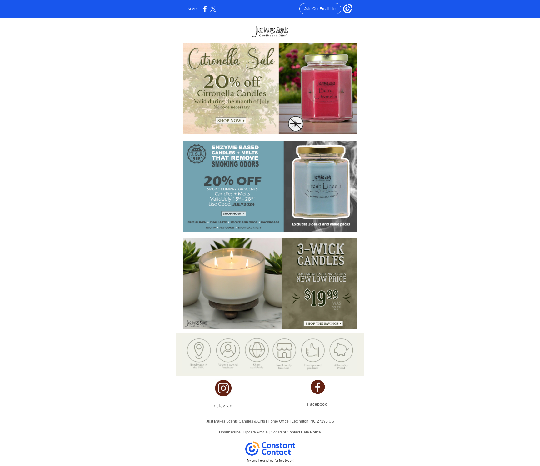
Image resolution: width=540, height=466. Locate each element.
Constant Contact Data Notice (296, 432)
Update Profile (255, 432)
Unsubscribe (230, 432)
